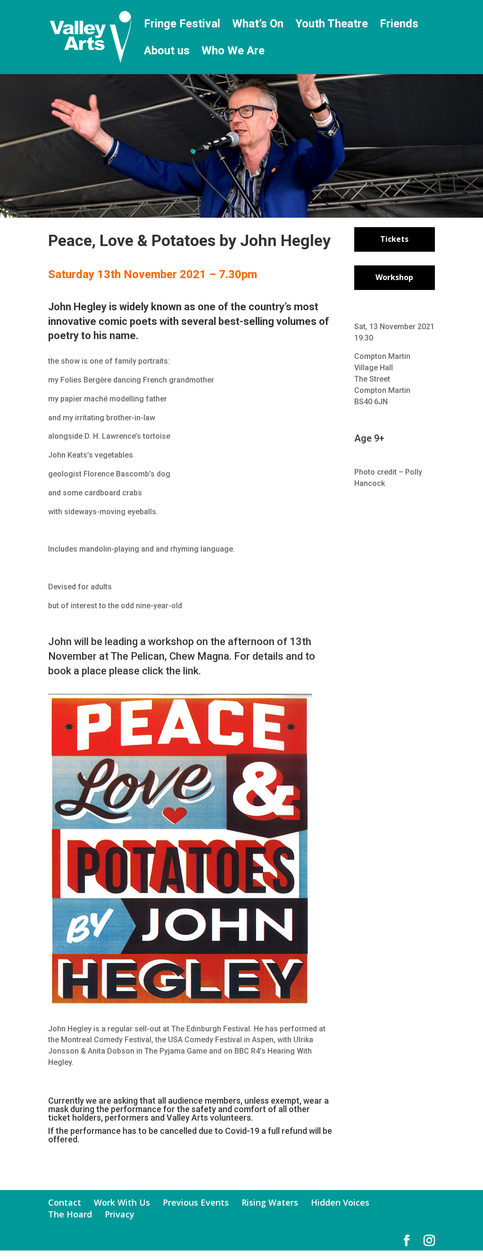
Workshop (394, 277)
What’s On (257, 25)
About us (167, 52)
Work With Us (122, 1202)
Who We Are (233, 52)
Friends (399, 25)
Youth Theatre (331, 25)
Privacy (119, 1214)
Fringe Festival (182, 25)
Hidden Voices (340, 1202)
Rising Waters (270, 1202)
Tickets (394, 239)
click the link (170, 671)
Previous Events (196, 1202)
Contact (64, 1202)
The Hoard (70, 1214)
